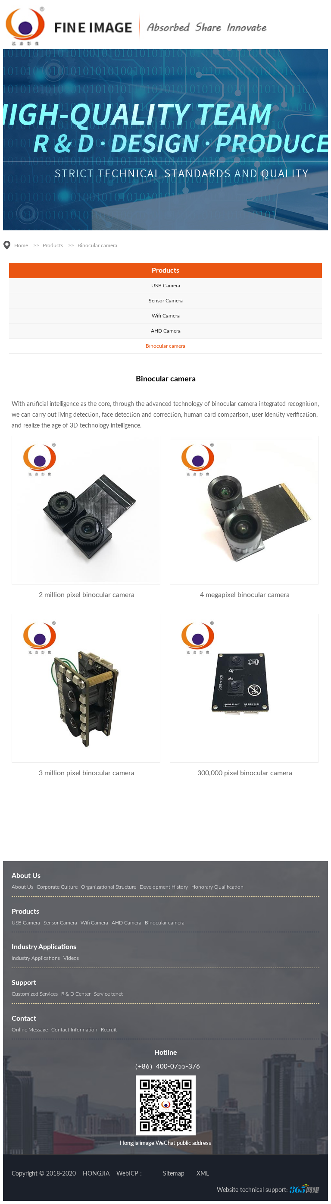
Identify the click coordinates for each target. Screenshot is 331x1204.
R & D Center (76, 994)
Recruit (109, 1029)
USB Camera (165, 285)
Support (24, 982)
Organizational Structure (108, 887)
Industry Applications (44, 946)
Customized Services (35, 994)
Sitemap (173, 1174)
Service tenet (108, 994)
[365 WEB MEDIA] (304, 1190)
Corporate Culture (57, 887)
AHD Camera (166, 330)
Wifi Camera (166, 315)
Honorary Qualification (217, 887)
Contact (24, 1018)
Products (53, 245)
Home (21, 245)
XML (203, 1174)
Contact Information (74, 1029)
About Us (26, 875)
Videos (71, 958)
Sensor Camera (166, 300)
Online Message (30, 1029)
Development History (164, 887)
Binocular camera (97, 245)
